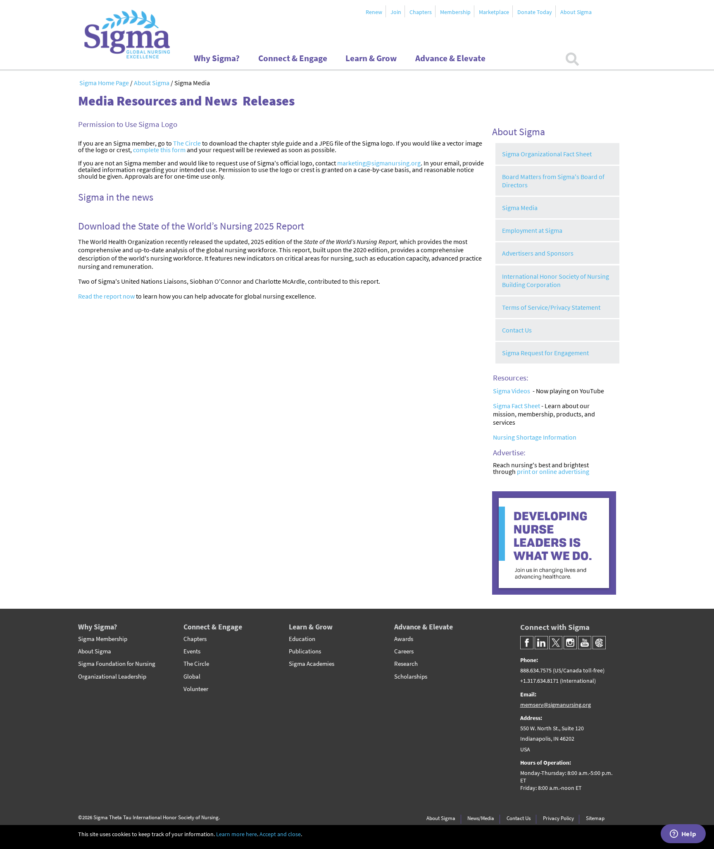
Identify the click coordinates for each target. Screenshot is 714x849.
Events (191, 651)
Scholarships (410, 676)
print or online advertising (553, 471)
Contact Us (517, 330)
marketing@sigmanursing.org (379, 163)
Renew (374, 12)
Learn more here (236, 834)
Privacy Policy (558, 818)
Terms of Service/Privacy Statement (551, 307)
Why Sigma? (97, 626)
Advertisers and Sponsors (538, 253)
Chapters (420, 12)
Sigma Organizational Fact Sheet (547, 154)
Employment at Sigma (532, 230)
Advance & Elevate (423, 626)
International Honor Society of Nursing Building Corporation (555, 280)
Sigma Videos (511, 391)
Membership (455, 12)
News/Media (480, 818)
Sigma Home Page (104, 83)
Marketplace (494, 12)
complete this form (159, 150)
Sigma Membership (102, 639)
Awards (403, 639)
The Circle (187, 143)
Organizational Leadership (112, 676)
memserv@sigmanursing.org (555, 704)
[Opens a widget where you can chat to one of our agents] (683, 834)
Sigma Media (520, 207)
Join (395, 12)
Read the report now (106, 296)
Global (191, 676)
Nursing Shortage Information (534, 437)
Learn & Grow (311, 626)
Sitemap (595, 818)
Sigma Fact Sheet (516, 406)
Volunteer (195, 689)
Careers (404, 651)
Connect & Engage (212, 626)
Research (406, 663)
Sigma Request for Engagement (545, 353)
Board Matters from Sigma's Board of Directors (553, 180)
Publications (305, 651)
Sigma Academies (311, 663)
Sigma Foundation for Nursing (116, 663)
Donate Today (534, 12)
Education (302, 639)
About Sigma (576, 12)
